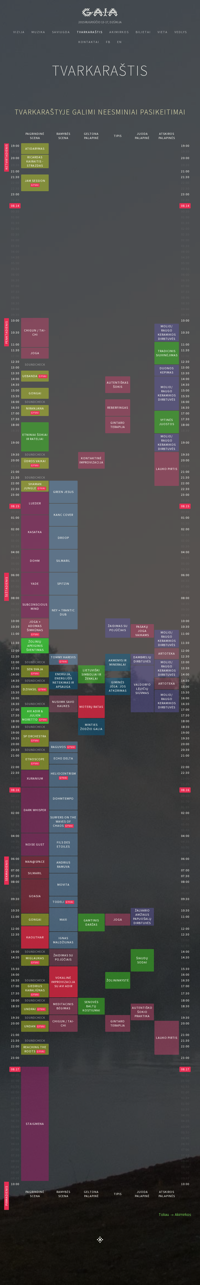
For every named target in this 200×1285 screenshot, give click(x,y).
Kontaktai (88, 42)
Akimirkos (119, 32)
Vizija (19, 32)
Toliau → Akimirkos (175, 1214)
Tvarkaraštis (90, 32)
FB (108, 42)
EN (119, 42)
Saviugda (61, 32)
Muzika (38, 32)
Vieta (163, 32)
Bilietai (143, 32)
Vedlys (180, 32)
